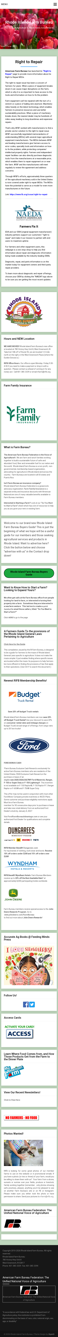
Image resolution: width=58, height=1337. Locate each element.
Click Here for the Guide (14, 644)
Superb (51, 1334)
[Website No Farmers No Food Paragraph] (21, 1120)
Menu (4, 4)
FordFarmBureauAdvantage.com (22, 816)
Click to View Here (12, 1100)
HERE (10, 617)
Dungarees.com (30, 848)
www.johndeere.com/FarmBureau (19, 915)
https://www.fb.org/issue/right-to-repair (28, 194)
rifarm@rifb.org (46, 1196)
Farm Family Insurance (34, 489)
